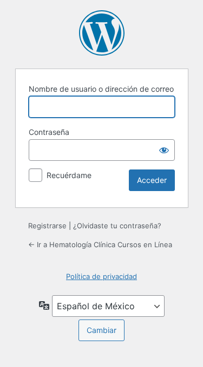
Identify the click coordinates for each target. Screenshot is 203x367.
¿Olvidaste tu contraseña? (117, 225)
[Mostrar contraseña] (164, 150)
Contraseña (49, 132)
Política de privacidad (101, 276)
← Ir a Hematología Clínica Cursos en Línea (100, 244)
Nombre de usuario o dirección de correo (101, 88)
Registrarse (47, 225)
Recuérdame (69, 175)
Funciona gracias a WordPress (102, 33)
